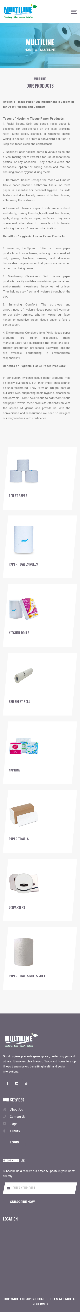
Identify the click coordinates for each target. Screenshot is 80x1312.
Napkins (14, 770)
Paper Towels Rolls (23, 564)
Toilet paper (18, 495)
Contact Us (17, 1117)
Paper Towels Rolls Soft (27, 975)
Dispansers (17, 907)
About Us (16, 1109)
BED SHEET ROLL (19, 701)
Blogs (13, 1124)
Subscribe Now (22, 1202)
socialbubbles (45, 1299)
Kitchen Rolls (19, 632)
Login (14, 1142)
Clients (15, 1131)
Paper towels (19, 838)
